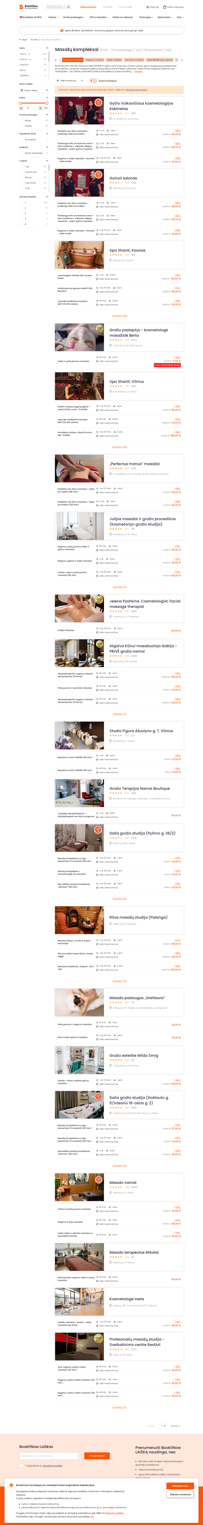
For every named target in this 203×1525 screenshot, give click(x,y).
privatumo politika (52, 1465)
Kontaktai (107, 7)
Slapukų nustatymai (180, 1494)
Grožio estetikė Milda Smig (134, 1055)
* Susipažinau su (43, 1465)
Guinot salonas (123, 178)
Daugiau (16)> (120, 898)
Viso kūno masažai (134, 59)
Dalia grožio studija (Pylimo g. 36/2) (143, 833)
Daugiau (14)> (120, 1165)
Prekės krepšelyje (175, 7)
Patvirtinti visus (180, 1486)
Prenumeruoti (97, 1455)
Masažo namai (123, 1182)
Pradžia (34, 39)
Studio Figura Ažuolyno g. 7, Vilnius (141, 730)
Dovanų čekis (125, 7)
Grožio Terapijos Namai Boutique (140, 788)
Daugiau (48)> (120, 447)
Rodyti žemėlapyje (108, 80)
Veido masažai (114, 59)
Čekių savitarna (88, 7)
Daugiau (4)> (120, 586)
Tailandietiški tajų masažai (160, 59)
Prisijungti (154, 7)
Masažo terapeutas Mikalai (134, 1252)
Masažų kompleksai (73, 59)
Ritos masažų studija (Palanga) (139, 917)
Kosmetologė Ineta (127, 1299)
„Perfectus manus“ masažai (135, 463)
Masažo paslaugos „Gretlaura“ (137, 997)
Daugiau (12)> (120, 1407)
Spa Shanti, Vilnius (127, 381)
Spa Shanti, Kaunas (127, 250)
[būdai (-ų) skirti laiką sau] (28, 7)
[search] (68, 7)
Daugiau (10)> (120, 981)
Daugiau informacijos (136, 89)
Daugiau (138, 71)
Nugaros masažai (94, 59)
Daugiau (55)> (120, 315)
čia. (92, 1516)
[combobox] (69, 80)
